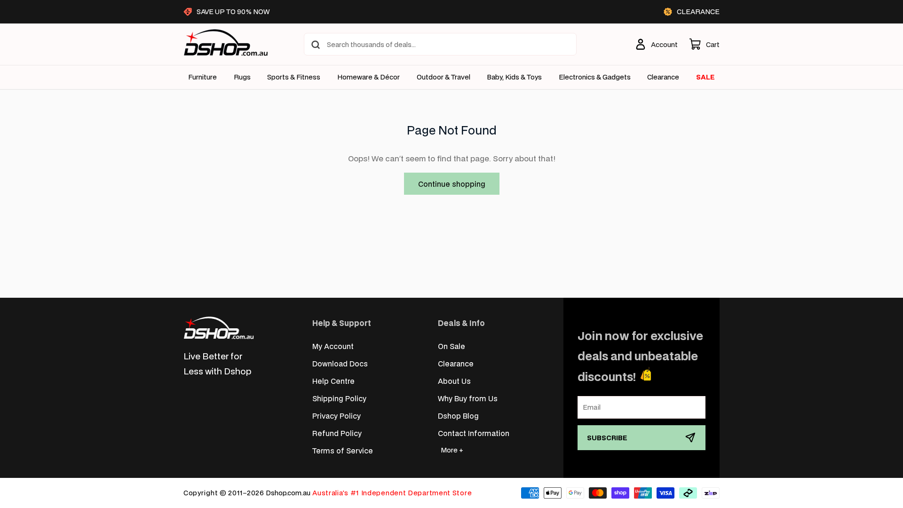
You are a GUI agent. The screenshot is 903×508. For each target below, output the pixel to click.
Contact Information (473, 433)
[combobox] (440, 44)
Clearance (456, 363)
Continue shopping (451, 184)
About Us (454, 381)
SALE (705, 76)
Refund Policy (337, 433)
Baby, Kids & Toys (514, 77)
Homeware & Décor (368, 77)
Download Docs (340, 363)
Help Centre (333, 381)
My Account (333, 346)
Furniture (202, 77)
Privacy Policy (336, 416)
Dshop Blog (458, 416)
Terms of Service (342, 450)
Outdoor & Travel (443, 77)
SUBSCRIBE (607, 437)
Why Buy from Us (468, 398)
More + (452, 449)
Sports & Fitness (293, 77)
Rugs (242, 77)
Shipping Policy (339, 398)
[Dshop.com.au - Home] (218, 328)
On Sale (451, 346)
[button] (704, 44)
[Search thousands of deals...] (315, 44)
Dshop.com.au (288, 492)
